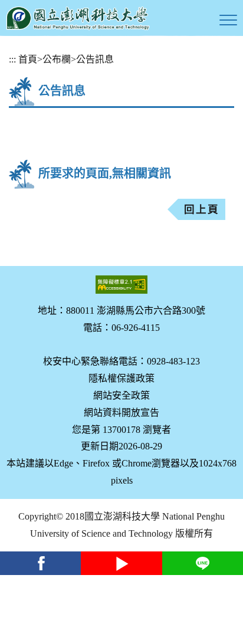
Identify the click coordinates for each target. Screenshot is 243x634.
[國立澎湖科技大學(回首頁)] (78, 18)
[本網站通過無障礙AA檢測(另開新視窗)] (121, 284)
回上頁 (201, 209)
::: (12, 59)
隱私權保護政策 (121, 378)
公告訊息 (95, 59)
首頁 (27, 59)
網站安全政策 (121, 395)
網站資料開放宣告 (121, 413)
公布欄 (56, 59)
